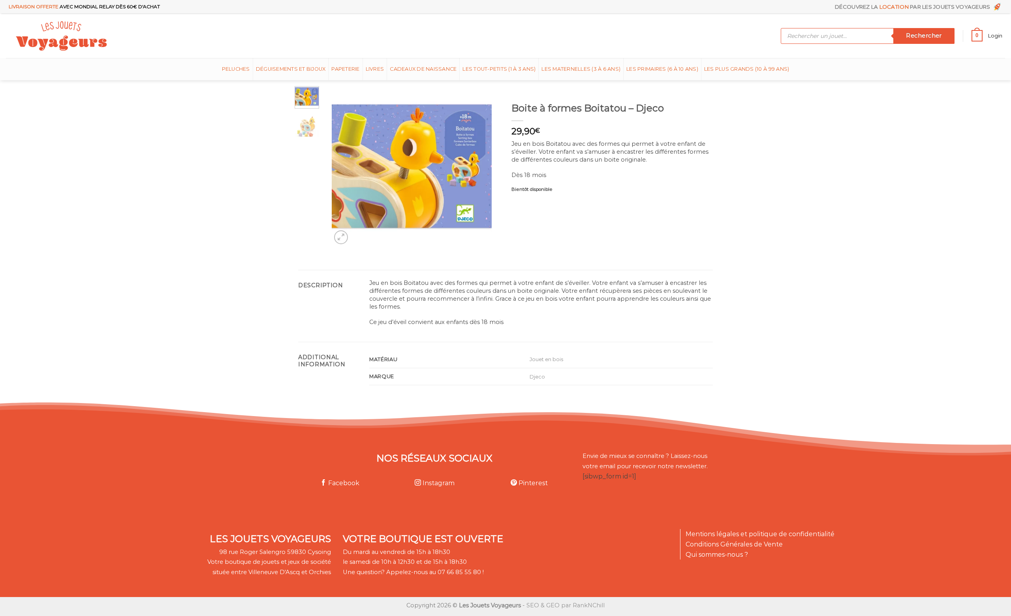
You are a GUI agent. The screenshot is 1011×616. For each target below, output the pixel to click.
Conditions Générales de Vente (734, 544)
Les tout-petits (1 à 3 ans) (499, 69)
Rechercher (923, 35)
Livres (375, 69)
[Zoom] (341, 237)
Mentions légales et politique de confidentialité (760, 534)
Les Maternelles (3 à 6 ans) (580, 69)
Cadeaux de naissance (423, 69)
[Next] (479, 166)
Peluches (236, 69)
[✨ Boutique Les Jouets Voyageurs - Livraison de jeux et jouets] (100, 35)
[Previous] (345, 166)
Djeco (537, 376)
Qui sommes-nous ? (717, 554)
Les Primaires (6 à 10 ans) (662, 69)
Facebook (343, 483)
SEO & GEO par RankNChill (565, 605)
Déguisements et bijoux (291, 69)
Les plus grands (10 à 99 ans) (746, 69)
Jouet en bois (546, 359)
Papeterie (345, 69)
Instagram (438, 483)
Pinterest (532, 483)
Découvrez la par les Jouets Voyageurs (914, 7)
